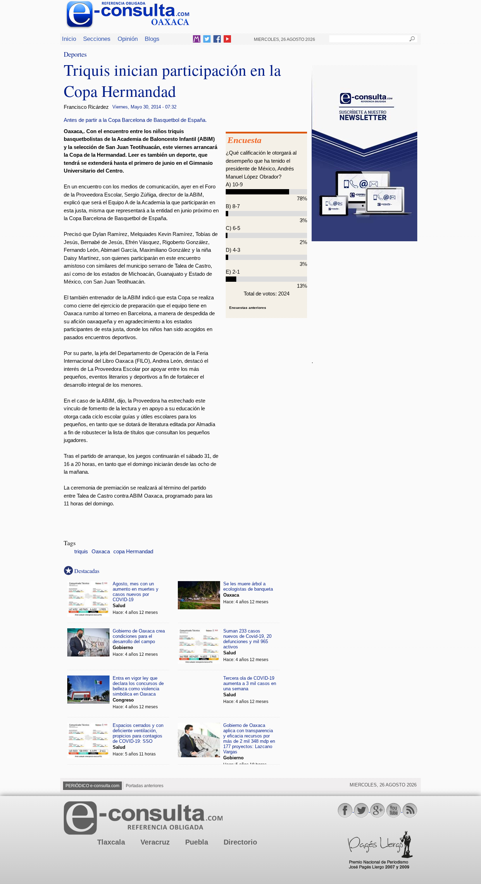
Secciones (97, 38)
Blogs (152, 38)
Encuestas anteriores (247, 308)
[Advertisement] (364, 295)
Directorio (240, 842)
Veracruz (155, 842)
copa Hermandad (133, 551)
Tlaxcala (111, 842)
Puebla (196, 842)
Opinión (128, 38)
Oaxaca (101, 551)
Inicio (69, 38)
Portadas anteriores (144, 785)
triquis (81, 551)
